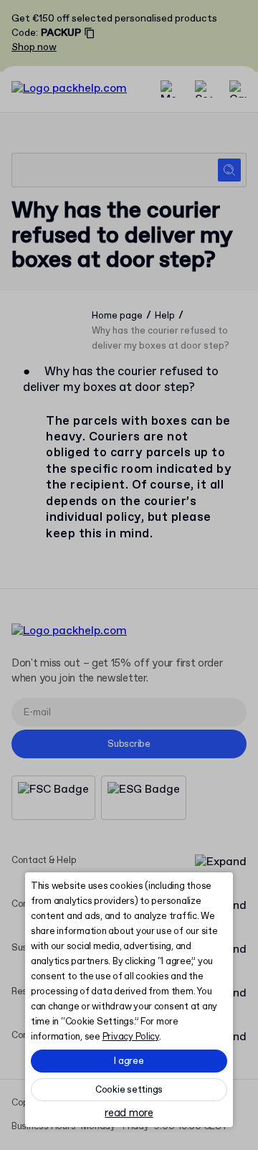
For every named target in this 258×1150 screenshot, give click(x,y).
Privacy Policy (130, 1037)
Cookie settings (129, 1090)
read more (129, 1114)
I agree (128, 1061)
